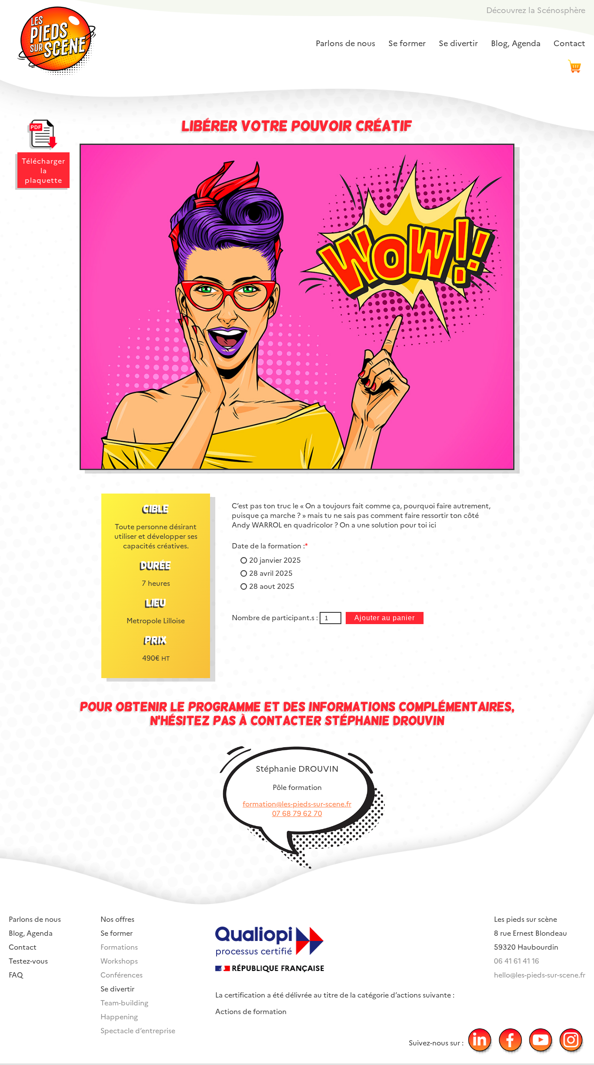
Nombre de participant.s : (276, 617)
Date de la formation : (270, 545)
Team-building (124, 1002)
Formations (119, 946)
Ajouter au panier (384, 618)
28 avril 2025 (271, 573)
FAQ (16, 974)
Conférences (121, 974)
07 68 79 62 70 (297, 813)
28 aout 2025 (271, 586)
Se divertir (458, 42)
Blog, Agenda (516, 42)
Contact (569, 42)
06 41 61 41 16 (516, 960)
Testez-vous (28, 960)
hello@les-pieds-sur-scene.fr (539, 974)
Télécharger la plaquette (43, 170)
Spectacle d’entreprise (137, 1030)
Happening (119, 1016)
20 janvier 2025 (275, 559)
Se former (407, 42)
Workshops (119, 960)
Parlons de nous (345, 42)
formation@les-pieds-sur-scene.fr (297, 803)
